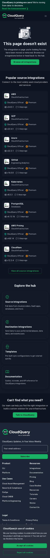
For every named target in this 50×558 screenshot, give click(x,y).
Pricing (33, 477)
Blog (32, 481)
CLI (3, 468)
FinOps (5, 492)
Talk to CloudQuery (25, 415)
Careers (33, 499)
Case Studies (35, 486)
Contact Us (34, 507)
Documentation (36, 473)
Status (33, 503)
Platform (6, 473)
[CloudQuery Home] (13, 16)
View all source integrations (25, 271)
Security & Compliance (12, 488)
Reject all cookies (25, 553)
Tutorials (34, 494)
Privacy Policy (32, 520)
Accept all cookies (25, 546)
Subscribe (25, 456)
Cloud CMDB (7, 497)
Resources (34, 490)
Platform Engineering (11, 501)
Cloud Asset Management (13, 484)
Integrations (35, 468)
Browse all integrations (25, 62)
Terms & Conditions (11, 520)
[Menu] (45, 16)
